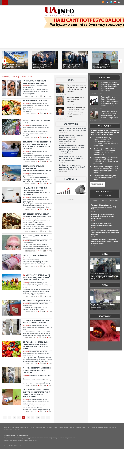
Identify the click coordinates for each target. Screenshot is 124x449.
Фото (105, 254)
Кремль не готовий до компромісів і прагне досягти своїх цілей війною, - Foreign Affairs (109, 115)
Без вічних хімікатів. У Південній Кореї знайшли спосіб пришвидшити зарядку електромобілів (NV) (71, 138)
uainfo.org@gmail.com (30, 440)
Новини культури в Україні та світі (39, 375)
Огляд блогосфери (102, 427)
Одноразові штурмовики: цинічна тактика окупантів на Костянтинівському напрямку (76, 88)
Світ (44, 427)
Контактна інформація (16, 440)
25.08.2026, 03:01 (65, 132)
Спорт (84, 427)
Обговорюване (104, 192)
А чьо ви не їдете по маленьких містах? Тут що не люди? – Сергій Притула (36, 370)
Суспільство (30, 427)
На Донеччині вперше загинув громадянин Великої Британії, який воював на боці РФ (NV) (72, 167)
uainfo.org (26, 438)
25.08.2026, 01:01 (65, 171)
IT (73, 427)
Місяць (104, 200)
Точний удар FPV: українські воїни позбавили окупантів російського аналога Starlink (103, 306)
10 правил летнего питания (35, 101)
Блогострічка (70, 124)
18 (48, 417)
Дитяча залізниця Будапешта (36, 301)
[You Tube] (115, 2)
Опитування (104, 126)
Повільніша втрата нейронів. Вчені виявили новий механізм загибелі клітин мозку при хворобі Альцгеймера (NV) (72, 149)
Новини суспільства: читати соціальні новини (37, 377)
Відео (105, 285)
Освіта (66, 427)
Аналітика (104, 77)
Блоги (71, 80)
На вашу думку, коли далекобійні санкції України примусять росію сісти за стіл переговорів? (105, 132)
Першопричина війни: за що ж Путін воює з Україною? (76, 99)
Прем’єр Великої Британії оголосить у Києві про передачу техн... (42, 66)
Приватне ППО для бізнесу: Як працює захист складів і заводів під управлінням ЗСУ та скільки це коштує (110, 101)
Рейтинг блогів (8, 429)
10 (38, 417)
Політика (23, 427)
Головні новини (14, 427)
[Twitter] (110, 2)
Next (120, 61)
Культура (49, 427)
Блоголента (112, 427)
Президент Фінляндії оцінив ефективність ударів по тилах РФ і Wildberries (103, 207)
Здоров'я (78, 427)
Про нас (6, 440)
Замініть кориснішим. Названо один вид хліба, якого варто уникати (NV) (72, 129)
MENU (5, 2)
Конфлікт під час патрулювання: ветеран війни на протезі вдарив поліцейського (102, 216)
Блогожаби (105, 316)
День (95, 200)
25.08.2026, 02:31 (65, 143)
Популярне (105, 195)
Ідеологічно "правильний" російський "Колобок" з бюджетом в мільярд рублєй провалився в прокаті (76, 112)
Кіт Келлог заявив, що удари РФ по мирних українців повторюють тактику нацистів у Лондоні (104, 241)
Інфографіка (71, 179)
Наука (55, 427)
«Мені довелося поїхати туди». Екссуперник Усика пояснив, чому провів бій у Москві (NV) (71, 158)
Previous (3, 61)
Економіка (39, 427)
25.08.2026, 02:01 (65, 154)
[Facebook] (106, 2)
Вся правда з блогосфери (11, 77)
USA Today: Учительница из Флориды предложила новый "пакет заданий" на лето (36, 277)
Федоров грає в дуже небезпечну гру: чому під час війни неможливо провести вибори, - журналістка (110, 87)
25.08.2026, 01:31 (65, 162)
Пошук (24, 77)
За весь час (114, 200)
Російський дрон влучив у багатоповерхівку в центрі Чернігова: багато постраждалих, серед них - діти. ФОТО (104, 276)
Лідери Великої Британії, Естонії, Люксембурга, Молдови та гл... (72, 66)
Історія (60, 427)
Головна (6, 427)
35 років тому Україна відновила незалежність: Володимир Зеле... (102, 66)
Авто (70, 427)
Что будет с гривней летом (35, 255)
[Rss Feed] (102, 2)
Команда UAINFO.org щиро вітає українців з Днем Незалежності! (14, 66)
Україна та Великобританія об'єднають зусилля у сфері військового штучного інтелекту (105, 232)
